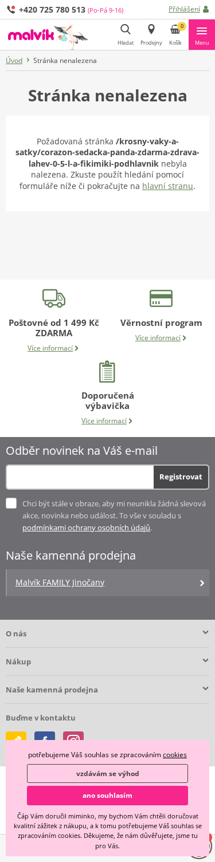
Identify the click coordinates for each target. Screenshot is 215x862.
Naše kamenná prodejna (52, 689)
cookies (175, 754)
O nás (16, 633)
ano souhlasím (107, 795)
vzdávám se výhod (107, 773)
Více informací (50, 348)
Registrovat (180, 476)
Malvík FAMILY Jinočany (59, 582)
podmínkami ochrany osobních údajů (86, 527)
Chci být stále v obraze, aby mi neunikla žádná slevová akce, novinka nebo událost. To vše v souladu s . (114, 515)
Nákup (18, 661)
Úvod (14, 60)
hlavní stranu (167, 185)
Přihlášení (184, 9)
